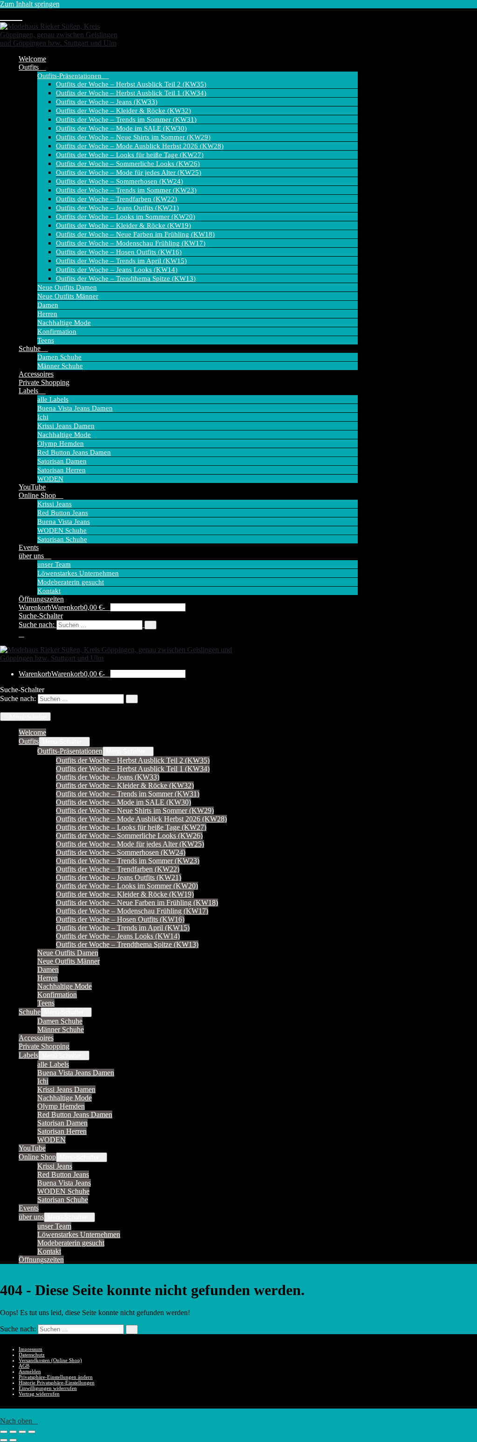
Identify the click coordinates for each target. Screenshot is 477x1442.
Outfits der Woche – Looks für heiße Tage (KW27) (130, 155)
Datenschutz (32, 1354)
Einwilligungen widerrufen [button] (48, 1388)
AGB (24, 1366)
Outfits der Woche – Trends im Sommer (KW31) (126, 119)
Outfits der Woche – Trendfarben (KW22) (116, 199)
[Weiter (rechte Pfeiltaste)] (13, 1440)
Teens (45, 340)
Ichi (42, 417)
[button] (188, 625)
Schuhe (30, 348)
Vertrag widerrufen (39, 1393)
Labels (29, 391)
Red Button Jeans (62, 512)
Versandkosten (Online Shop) (50, 1360)
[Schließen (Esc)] (31, 1431)
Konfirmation (56, 331)
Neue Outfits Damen (67, 287)
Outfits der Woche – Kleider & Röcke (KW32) (123, 110)
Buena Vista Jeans (63, 521)
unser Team (54, 564)
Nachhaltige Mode (64, 322)
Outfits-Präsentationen (70, 75)
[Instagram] (11, 15)
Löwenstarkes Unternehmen (78, 573)
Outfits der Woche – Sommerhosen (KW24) (119, 181)
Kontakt (49, 591)
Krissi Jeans (54, 504)
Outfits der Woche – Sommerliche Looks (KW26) (128, 163)
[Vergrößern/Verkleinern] (3, 1431)
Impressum (30, 1349)
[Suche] (150, 625)
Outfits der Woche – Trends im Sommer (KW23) (126, 190)
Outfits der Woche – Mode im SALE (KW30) (121, 128)
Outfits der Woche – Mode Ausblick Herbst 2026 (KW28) (140, 146)
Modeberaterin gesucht (70, 582)
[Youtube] (3, 15)
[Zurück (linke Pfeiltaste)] (3, 1440)
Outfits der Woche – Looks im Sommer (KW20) (125, 216)
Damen (47, 305)
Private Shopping (44, 382)
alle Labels (52, 399)
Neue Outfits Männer (67, 296)
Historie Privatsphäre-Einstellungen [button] (57, 1382)
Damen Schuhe (59, 357)
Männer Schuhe (60, 366)
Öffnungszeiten (41, 599)
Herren (47, 314)
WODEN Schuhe (62, 530)
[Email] (18, 15)
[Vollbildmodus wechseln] (13, 1431)
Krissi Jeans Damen (66, 426)
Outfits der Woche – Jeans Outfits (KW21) (117, 208)
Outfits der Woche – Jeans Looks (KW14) (116, 269)
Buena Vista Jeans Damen (75, 408)
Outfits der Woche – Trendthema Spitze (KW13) (126, 278)
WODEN (50, 479)
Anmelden (30, 1371)
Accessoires (36, 374)
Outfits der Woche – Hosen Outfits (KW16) (119, 252)
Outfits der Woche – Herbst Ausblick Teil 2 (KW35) (131, 84)
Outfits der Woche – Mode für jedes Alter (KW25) (128, 172)
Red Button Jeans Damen (74, 452)
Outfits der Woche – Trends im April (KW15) (121, 261)
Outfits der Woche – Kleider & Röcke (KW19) (123, 225)
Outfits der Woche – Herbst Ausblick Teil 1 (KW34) (131, 93)
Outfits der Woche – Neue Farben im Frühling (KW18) (135, 234)
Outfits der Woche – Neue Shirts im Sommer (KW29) (133, 137)
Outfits (30, 67)
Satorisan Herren (61, 470)
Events (29, 547)
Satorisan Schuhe (62, 539)
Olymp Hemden (60, 443)
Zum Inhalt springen (30, 4)
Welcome (32, 59)
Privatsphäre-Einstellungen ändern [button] (56, 1377)
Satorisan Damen (62, 461)
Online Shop (38, 495)
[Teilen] (22, 1431)
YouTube (32, 487)
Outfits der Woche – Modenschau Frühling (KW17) (130, 243)
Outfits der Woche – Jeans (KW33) (106, 102)
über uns (32, 556)
